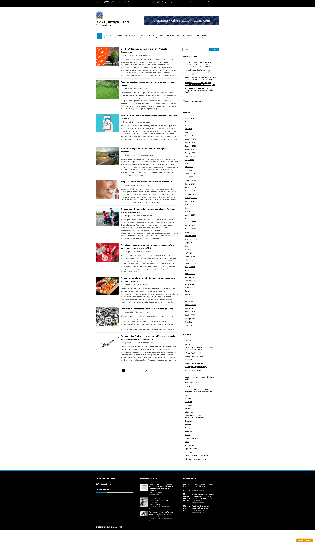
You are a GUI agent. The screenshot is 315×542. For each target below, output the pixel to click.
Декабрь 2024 (190, 187)
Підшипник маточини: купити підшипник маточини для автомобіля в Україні (200, 90)
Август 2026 (189, 118)
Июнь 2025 (189, 167)
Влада (187, 374)
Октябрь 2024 (190, 194)
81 (140, 370)
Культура (156, 2)
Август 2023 (189, 243)
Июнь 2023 (189, 249)
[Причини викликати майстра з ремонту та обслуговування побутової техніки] (144, 513)
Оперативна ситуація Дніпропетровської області (195, 416)
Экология (193, 2)
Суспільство (189, 445)
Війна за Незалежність (193, 360)
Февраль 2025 (190, 180)
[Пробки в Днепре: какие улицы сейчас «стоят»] (187, 508)
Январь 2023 (190, 267)
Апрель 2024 (190, 215)
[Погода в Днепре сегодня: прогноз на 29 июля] (187, 487)
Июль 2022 (189, 287)
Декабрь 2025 (190, 146)
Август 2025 (189, 160)
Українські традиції (192, 449)
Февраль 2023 (190, 263)
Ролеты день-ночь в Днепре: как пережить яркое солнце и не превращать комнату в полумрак (198, 64)
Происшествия (134, 2)
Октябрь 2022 (190, 277)
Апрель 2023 (190, 256)
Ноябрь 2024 (190, 191)
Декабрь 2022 (190, 270)
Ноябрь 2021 (190, 315)
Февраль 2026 (190, 139)
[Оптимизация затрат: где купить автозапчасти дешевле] (107, 325)
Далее (148, 370)
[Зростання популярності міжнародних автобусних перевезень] (107, 165)
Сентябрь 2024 (191, 198)
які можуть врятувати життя (196, 459)
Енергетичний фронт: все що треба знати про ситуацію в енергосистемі (199, 390)
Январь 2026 (190, 142)
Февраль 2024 (190, 222)
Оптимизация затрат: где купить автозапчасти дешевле (147, 309)
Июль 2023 (189, 246)
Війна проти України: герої (195, 363)
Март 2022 (189, 301)
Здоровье (173, 2)
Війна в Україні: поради (194, 356)
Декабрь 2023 (190, 229)
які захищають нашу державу (196, 455)
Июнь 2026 (189, 125)
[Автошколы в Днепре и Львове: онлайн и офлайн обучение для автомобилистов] (107, 225)
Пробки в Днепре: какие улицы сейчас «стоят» (201, 507)
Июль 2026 (189, 122)
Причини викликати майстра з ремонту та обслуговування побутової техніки (200, 78)
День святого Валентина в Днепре (198, 382)
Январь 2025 (190, 184)
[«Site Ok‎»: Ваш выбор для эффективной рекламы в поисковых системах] (107, 131)
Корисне (121, 6)
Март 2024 (189, 218)
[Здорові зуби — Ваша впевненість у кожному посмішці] (107, 198)
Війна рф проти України (194, 370)
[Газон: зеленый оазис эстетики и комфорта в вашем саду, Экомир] (107, 98)
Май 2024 (188, 212)
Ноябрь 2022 (190, 274)
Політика (188, 421)
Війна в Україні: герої (193, 353)
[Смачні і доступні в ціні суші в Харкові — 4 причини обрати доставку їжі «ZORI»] (107, 294)
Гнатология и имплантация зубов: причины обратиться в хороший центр (200, 84)
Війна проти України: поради (196, 367)
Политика (183, 2)
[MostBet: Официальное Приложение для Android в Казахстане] (107, 65)
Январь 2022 (190, 308)
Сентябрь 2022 (191, 281)
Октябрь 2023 (190, 236)
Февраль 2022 (190, 305)
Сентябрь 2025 (191, 156)
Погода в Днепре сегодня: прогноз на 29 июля (202, 486)
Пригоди (188, 428)
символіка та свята (192, 438)
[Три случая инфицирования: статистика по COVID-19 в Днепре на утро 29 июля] (187, 497)
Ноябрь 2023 (190, 232)
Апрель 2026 (190, 132)
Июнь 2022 (189, 291)
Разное (210, 2)
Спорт (164, 2)
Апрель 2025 (190, 174)
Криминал (146, 2)
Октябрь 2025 (190, 153)
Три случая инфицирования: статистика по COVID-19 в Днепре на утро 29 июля (203, 496)
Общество (122, 2)
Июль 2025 (189, 163)
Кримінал (188, 402)
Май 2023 (188, 253)
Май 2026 (188, 129)
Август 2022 (189, 284)
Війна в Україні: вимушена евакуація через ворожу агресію (199, 348)
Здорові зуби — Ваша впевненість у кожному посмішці (146, 181)
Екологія (188, 386)
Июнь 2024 (189, 208)
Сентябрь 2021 (190, 322)
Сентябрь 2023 (191, 239)
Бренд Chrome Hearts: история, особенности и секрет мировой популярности (197, 72)
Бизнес (202, 2)
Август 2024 (189, 201)
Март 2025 (189, 177)
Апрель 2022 (190, 298)
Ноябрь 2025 (190, 149)
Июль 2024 (189, 205)
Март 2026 (189, 136)
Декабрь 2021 (190, 312)
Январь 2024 (190, 225)
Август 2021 (189, 325)
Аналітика (188, 341)
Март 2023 (189, 260)
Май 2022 (188, 294)
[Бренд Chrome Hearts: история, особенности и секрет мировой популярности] (144, 502)
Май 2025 (188, 170)
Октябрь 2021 (190, 319)
